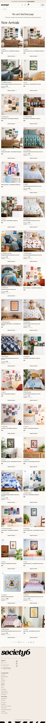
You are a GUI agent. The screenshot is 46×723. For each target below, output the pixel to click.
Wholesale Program (4, 692)
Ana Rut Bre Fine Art (28, 253)
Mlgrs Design (27, 356)
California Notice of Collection (6, 706)
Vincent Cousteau (28, 492)
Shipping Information (4, 676)
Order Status (3, 680)
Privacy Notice (3, 702)
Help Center (3, 674)
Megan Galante (27, 218)
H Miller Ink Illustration (6, 82)
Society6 (4, 49)
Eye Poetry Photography (7, 528)
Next (31, 642)
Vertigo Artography (28, 116)
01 (25, 217)
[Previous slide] (3, 70)
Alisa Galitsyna (5, 287)
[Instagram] (17, 661)
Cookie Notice (3, 704)
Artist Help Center (4, 698)
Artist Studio (3, 700)
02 (31, 217)
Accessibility (3, 711)
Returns (2, 678)
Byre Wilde (26, 594)
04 (42, 217)
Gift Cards (3, 681)
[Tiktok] (17, 666)
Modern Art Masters (6, 322)
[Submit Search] (2, 9)
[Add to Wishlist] (3, 27)
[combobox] (23, 9)
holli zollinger (27, 150)
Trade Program (3, 694)
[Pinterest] (17, 664)
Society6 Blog (3, 689)
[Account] (22, 5)
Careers (2, 687)
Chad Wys (26, 426)
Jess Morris (4, 594)
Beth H (26, 82)
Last (33, 642)
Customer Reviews (4, 691)
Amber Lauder (4, 426)
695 (28, 642)
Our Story (2, 685)
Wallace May (27, 459)
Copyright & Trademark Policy (6, 709)
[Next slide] (20, 70)
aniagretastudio (5, 116)
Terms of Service (3, 707)
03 (36, 217)
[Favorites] (25, 5)
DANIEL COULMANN (28, 392)
